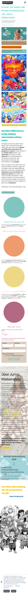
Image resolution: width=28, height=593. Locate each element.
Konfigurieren (6, 587)
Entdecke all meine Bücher (7, 25)
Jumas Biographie (5, 447)
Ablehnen (14, 591)
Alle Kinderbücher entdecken (8, 192)
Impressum (17, 585)
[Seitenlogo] (7, 2)
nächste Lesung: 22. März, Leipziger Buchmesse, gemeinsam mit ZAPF (12, 51)
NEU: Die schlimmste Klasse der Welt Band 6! (11, 47)
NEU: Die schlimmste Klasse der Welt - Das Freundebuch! (14, 125)
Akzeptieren (6, 591)
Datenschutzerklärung (8, 585)
